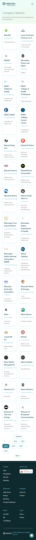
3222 (15, 441)
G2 (4, 517)
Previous (19, 436)
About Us (23, 492)
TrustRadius (7, 521)
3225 (13, 446)
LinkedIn (6, 514)
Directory (6, 499)
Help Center (7, 492)
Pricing (5, 495)
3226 (20, 446)
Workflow (6, 480)
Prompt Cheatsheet (9, 502)
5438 (5, 451)
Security (5, 477)
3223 (22, 441)
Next (17, 456)
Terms (22, 514)
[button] (32, 4)
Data (4, 470)
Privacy (22, 517)
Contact (22, 495)
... (9, 441)
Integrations (7, 474)
